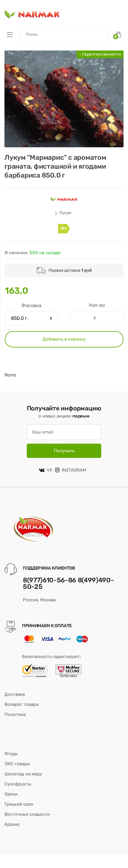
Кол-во (97, 305)
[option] (64, 98)
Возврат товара (21, 704)
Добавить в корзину (64, 339)
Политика (15, 714)
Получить (64, 450)
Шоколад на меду (23, 774)
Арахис (12, 824)
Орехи (11, 794)
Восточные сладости (27, 814)
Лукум (65, 212)
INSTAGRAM (74, 470)
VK (49, 470)
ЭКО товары (17, 763)
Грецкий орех (18, 804)
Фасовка (31, 305)
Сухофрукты (17, 784)
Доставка (14, 694)
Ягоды (11, 753)
